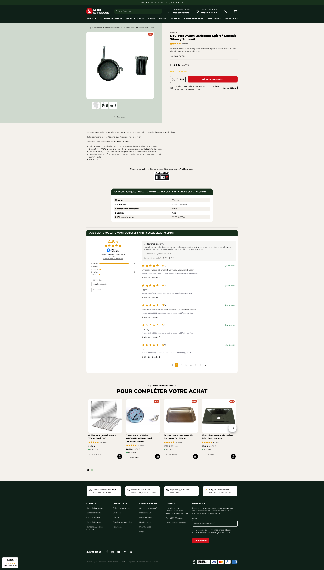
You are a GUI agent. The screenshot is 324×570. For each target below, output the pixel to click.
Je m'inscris (200, 540)
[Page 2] (92, 470)
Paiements (117, 527)
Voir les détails (229, 88)
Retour (116, 517)
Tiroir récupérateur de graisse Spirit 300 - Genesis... (217, 437)
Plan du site (113, 562)
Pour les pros (145, 527)
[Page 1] (88, 470)
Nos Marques (145, 522)
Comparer (121, 117)
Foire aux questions (121, 508)
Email (194, 518)
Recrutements (145, 517)
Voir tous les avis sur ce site (113, 259)
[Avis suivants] (205, 365)
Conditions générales (122, 522)
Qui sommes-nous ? (148, 508)
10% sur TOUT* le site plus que (154, 2)
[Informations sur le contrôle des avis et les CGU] (125, 255)
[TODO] (170, 253)
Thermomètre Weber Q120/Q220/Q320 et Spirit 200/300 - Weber (139, 438)
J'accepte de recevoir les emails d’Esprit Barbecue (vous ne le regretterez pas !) (213, 531)
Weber (173, 33)
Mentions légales (128, 562)
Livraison (117, 513)
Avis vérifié (231, 266)
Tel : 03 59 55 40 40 (174, 518)
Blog (141, 531)
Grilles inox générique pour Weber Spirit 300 (102, 437)
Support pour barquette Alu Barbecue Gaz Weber (178, 437)
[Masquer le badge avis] (16, 559)
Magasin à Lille (145, 513)
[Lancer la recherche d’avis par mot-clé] (134, 290)
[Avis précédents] (172, 365)
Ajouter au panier (212, 79)
